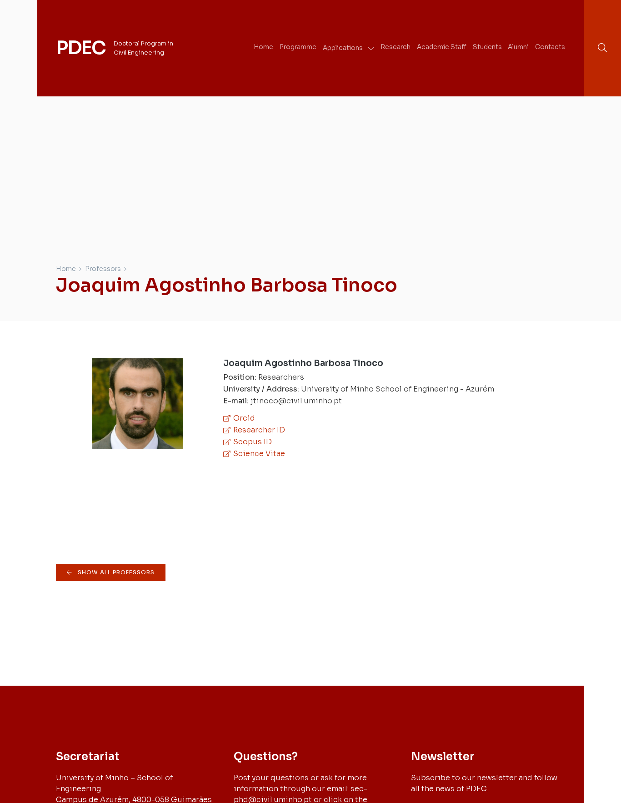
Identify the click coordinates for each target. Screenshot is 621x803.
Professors (103, 269)
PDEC (80, 48)
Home (66, 269)
